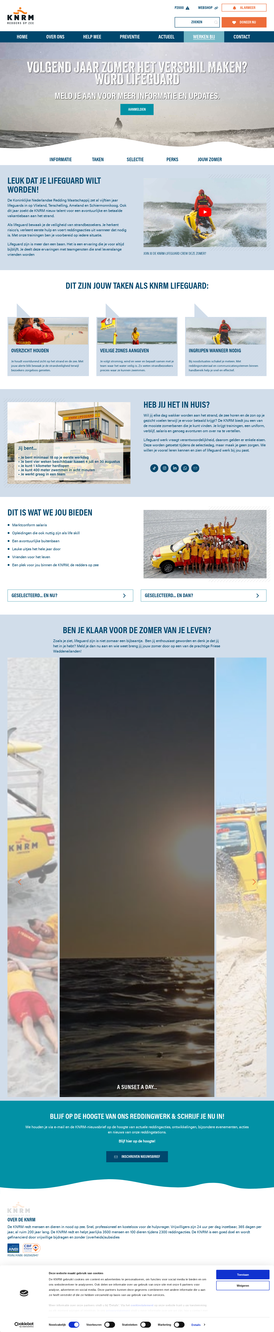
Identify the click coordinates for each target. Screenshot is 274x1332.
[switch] (109, 1325)
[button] (205, 212)
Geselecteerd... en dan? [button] (169, 595)
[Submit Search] (216, 22)
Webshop (205, 7)
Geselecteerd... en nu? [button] (34, 595)
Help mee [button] (92, 36)
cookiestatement (142, 1305)
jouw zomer (210, 159)
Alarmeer (247, 7)
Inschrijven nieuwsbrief (141, 1156)
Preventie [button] (130, 36)
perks (172, 159)
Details (196, 1324)
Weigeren (243, 1285)
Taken (98, 159)
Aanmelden (137, 109)
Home (22, 36)
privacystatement (118, 1310)
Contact (242, 36)
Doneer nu (248, 22)
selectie (135, 159)
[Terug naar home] (20, 15)
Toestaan (243, 1274)
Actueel (166, 36)
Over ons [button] (55, 36)
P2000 (179, 7)
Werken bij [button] (204, 36)
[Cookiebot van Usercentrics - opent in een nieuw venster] (24, 1325)
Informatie (61, 159)
